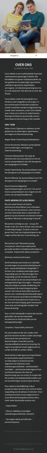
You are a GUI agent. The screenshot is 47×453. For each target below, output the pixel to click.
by (15, 68)
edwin (18, 68)
